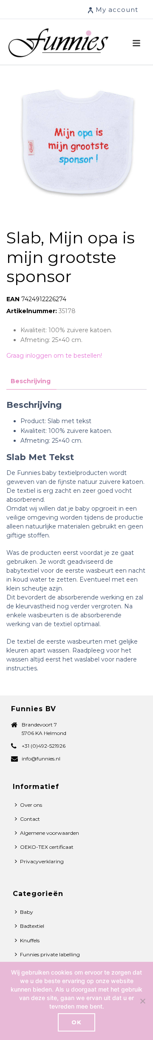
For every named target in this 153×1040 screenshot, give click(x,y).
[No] (142, 1001)
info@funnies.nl (41, 758)
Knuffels (30, 940)
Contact (30, 819)
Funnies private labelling (50, 954)
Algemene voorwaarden (49, 833)
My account (117, 10)
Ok (76, 1022)
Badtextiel (32, 926)
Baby (26, 912)
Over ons (31, 805)
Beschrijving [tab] (31, 381)
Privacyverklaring (42, 861)
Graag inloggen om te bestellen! (54, 355)
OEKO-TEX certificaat (47, 847)
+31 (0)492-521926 (43, 746)
